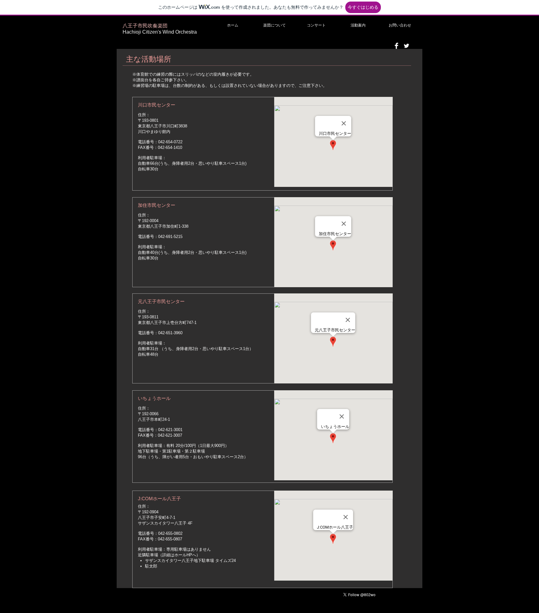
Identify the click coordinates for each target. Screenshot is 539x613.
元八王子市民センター (161, 301)
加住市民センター (156, 205)
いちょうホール (154, 398)
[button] (274, 25)
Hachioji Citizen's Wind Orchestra (160, 32)
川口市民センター (156, 104)
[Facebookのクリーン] (396, 46)
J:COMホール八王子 (159, 498)
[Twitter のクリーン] (406, 46)
